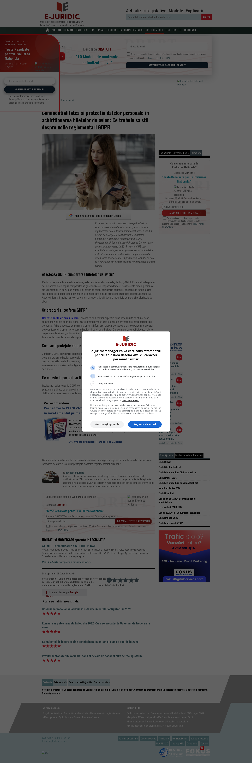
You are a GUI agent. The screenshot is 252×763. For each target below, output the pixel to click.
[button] (126, 383)
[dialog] (126, 381)
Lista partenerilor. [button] (130, 400)
